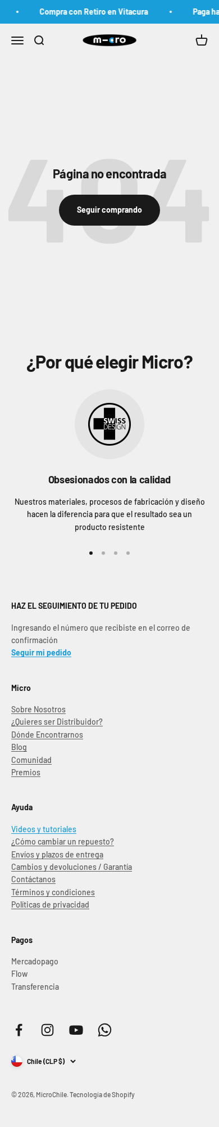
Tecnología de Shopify (102, 1094)
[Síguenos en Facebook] (18, 1030)
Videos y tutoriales (43, 829)
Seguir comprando (109, 209)
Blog (19, 747)
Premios (25, 772)
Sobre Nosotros (38, 709)
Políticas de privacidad (50, 904)
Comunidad (31, 760)
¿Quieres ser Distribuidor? (57, 721)
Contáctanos (33, 879)
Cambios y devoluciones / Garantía (71, 867)
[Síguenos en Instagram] (47, 1030)
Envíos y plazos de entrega (57, 854)
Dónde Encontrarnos (47, 734)
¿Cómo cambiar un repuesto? (62, 841)
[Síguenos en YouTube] (76, 1030)
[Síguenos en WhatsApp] (104, 1030)
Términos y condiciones (53, 892)
